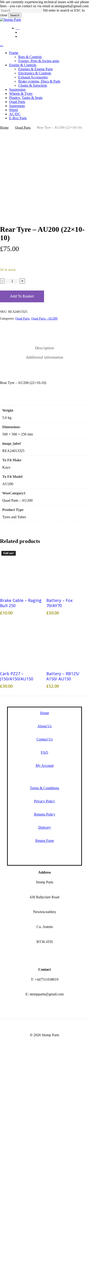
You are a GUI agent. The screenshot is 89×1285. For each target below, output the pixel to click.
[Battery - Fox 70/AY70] (67, 571)
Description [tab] (44, 348)
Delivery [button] (44, 827)
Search (14, 15)
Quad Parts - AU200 (44, 318)
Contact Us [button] (45, 739)
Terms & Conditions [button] (44, 788)
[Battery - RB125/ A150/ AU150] (67, 644)
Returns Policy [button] (44, 814)
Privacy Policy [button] (44, 801)
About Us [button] (44, 726)
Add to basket (22, 296)
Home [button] (44, 713)
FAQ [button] (44, 752)
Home (4, 127)
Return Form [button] (44, 841)
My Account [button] (45, 765)
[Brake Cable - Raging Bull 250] (21, 571)
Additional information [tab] (44, 357)
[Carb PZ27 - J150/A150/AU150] (21, 644)
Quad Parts (23, 127)
